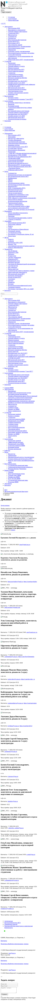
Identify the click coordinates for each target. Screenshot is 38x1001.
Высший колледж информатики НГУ (20, 156)
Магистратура (12, 35)
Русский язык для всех (15, 148)
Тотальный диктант (14, 231)
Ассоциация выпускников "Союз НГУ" (20, 99)
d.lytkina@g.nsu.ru (13, 726)
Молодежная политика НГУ (17, 223)
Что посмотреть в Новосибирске (18, 229)
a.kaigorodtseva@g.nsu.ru (15, 703)
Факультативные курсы (15, 91)
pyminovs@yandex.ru (7, 908)
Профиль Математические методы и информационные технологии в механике (21, 400)
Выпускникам (8, 96)
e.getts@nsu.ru (30, 854)
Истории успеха (13, 97)
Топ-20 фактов (12, 251)
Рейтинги (11, 254)
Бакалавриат (12, 391)
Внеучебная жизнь (10, 464)
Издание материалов (14, 449)
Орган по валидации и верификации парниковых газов (18, 193)
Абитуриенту (8, 26)
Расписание (11, 63)
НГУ (5, 490)
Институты (11, 454)
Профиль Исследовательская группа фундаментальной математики (19, 393)
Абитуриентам (9, 389)
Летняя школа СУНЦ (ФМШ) (17, 155)
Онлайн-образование (14, 140)
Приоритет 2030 (13, 252)
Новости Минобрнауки (15, 247)
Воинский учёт (13, 94)
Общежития (12, 50)
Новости (11, 239)
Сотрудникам (12, 18)
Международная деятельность (17, 272)
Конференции (12, 178)
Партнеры (7, 121)
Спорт (10, 227)
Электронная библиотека (16, 160)
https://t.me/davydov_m (28, 679)
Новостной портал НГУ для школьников (21, 59)
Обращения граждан (10, 924)
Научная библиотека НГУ (16, 69)
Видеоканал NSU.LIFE (15, 242)
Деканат (10, 472)
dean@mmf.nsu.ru (24, 544)
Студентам (11, 17)
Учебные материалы (14, 422)
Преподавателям (13, 20)
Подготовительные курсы (16, 48)
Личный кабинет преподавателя (18, 112)
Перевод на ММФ (13, 409)
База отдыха (12, 236)
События (11, 241)
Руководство (12, 256)
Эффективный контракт (15, 442)
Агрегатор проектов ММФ (16, 419)
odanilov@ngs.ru (13, 801)
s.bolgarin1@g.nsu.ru (10, 751)
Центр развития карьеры (16, 71)
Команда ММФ (9, 470)
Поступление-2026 (14, 28)
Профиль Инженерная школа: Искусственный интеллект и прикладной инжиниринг (22, 396)
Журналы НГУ (12, 186)
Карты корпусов (13, 79)
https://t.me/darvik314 (26, 726)
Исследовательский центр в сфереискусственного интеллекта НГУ (19, 207)
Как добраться (12, 267)
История (10, 284)
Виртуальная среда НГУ (15, 76)
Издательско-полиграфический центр (20, 285)
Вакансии (11, 104)
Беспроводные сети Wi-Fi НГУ (17, 81)
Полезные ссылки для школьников (19, 51)
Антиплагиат (8, 921)
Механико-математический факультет (16, 491)
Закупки (10, 280)
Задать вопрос (5, 505)
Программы (12, 137)
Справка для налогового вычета (18, 92)
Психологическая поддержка (17, 89)
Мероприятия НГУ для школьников (19, 46)
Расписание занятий (14, 414)
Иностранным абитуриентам (17, 40)
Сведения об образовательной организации (22, 264)
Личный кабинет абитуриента (17, 31)
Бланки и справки (13, 416)
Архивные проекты (14, 287)
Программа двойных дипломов (18, 432)
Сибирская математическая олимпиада (20, 467)
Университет (8, 249)
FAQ (9, 437)
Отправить (4, 994)
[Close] (1, 976)
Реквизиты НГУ (13, 259)
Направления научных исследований (20, 175)
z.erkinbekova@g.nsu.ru (11, 880)
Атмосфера (7, 221)
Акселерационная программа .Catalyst (20, 218)
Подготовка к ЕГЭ (14, 43)
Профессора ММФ (14, 477)
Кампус (10, 226)
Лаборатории (12, 455)
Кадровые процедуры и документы (19, 102)
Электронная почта (14, 64)
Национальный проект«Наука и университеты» (16, 203)
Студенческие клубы (14, 232)
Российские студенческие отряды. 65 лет (21, 234)
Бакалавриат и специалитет (16, 30)
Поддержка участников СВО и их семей (20, 289)
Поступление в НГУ (14, 135)
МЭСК (10, 181)
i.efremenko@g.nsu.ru (10, 656)
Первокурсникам (13, 68)
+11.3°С (3, 23)
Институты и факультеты (16, 138)
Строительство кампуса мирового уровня (21, 270)
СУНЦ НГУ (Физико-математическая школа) (22, 153)
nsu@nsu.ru (12, 953)
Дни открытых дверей (15, 45)
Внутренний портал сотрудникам (18, 111)
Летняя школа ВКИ (14, 158)
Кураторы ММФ (13, 482)
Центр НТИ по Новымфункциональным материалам (17, 200)
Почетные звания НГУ (15, 275)
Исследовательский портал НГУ (18, 176)
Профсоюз (11, 282)
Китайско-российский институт (18, 163)
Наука (6, 171)
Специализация (13, 426)
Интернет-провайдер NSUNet (17, 78)
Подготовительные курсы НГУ (18, 146)
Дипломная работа (14, 429)
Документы (8, 483)
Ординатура (12, 38)
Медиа (6, 237)
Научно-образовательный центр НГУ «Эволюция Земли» (20, 167)
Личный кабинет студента (16, 66)
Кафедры (7, 450)
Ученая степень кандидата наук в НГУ (20, 459)
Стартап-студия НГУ (14, 219)
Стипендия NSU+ (13, 33)
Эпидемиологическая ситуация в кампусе (21, 246)
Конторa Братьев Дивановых (17, 469)
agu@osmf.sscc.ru (31, 632)
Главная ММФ (9, 388)
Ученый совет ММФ (14, 475)
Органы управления (14, 257)
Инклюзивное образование (16, 150)
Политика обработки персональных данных (14, 944)
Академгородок (13, 265)
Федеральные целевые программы (19, 184)
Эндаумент (11, 279)
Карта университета (14, 411)
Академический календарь (16, 142)
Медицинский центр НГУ (16, 88)
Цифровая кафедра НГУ (15, 170)
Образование (8, 133)
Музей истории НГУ (14, 277)
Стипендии (11, 73)
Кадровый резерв (13, 106)
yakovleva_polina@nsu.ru (16, 828)
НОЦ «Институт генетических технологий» (22, 198)
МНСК (10, 180)
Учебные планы (13, 407)
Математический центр (15, 189)
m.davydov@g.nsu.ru (14, 679)
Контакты (7, 290)
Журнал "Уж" (12, 244)
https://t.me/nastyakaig (30, 703)
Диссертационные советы (16, 183)
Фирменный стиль (14, 261)
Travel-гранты (12, 435)
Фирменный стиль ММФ (16, 421)
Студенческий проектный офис (18, 465)
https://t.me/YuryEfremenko (26, 656)
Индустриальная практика (16, 427)
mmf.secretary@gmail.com (12, 607)
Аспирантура (12, 36)
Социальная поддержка (15, 74)
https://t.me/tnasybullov (30, 581)
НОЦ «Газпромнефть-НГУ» (17, 188)
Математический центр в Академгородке (21, 457)
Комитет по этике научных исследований (21, 209)
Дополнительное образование (17, 143)
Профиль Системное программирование (21, 402)
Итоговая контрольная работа (17, 430)
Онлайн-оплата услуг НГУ (16, 83)
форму (13, 530)
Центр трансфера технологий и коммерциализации (18, 213)
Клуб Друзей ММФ (14, 478)
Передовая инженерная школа (17, 196)
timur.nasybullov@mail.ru (15, 581)
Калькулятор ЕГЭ (13, 41)
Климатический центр (15, 191)
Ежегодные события (14, 224)
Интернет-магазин (14, 262)
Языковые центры (14, 145)
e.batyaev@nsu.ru (13, 776)
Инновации (8, 211)
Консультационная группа (16, 473)
